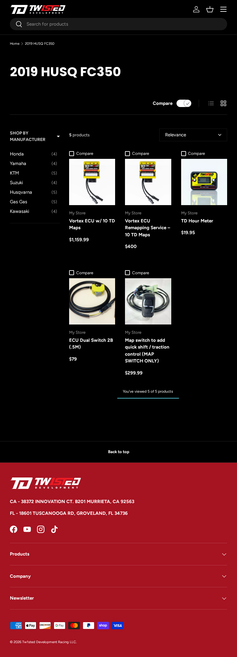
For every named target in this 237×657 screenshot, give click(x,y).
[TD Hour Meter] (204, 182)
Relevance (175, 135)
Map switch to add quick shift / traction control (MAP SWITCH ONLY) (147, 350)
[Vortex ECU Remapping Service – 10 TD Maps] (148, 182)
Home (14, 43)
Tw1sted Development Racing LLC (49, 642)
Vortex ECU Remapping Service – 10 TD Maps (147, 228)
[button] (210, 9)
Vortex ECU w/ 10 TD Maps (92, 224)
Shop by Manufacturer (27, 136)
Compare (163, 103)
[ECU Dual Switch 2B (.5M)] (92, 301)
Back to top (118, 451)
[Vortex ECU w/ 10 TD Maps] (92, 182)
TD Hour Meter (197, 221)
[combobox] (118, 24)
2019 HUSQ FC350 (39, 43)
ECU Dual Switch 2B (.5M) (91, 343)
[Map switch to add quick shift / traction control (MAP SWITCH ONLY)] (148, 301)
